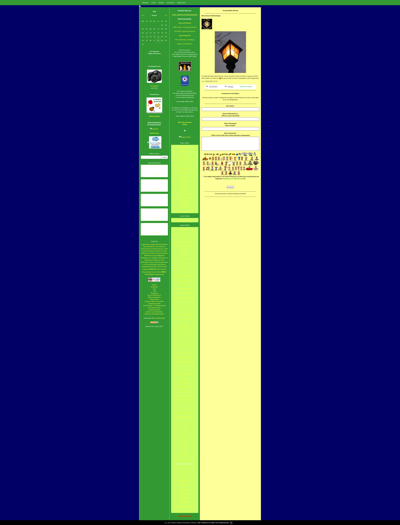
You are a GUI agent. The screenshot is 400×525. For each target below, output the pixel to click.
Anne (184, 233)
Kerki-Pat (185, 340)
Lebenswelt (185, 151)
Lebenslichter (154, 299)
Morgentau (154, 293)
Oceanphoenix (185, 366)
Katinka (184, 327)
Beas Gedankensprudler (185, 246)
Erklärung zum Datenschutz (233, 178)
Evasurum (184, 272)
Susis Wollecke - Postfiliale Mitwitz (154, 305)
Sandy (185, 404)
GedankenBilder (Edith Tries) (184, 297)
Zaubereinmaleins (154, 310)
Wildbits (184, 455)
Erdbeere (185, 267)
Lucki (184, 348)
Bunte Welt (184, 211)
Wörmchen (184, 459)
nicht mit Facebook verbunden (207, 86)
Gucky (185, 310)
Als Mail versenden (246, 86)
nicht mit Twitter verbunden (225, 86)
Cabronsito (184, 250)
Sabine (184, 391)
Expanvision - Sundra (185, 276)
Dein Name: (230, 106)
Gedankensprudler (154, 303)
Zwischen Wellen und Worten (154, 301)
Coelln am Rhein (184, 259)
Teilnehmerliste (154, 116)
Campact (185, 489)
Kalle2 (185, 319)
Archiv (154, 2)
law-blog (185, 344)
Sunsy (185, 421)
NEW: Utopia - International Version (184, 27)
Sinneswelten (184, 190)
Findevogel (184, 284)
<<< (143, 15)
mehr (155, 174)
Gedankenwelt (184, 155)
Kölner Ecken (184, 331)
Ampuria (185, 238)
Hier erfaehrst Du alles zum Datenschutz (213, 523)
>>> (166, 15)
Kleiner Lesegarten (185, 220)
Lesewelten (185, 177)
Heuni (185, 306)
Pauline (184, 370)
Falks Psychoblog (185, 293)
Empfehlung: (154, 133)
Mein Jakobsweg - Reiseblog (184, 39)
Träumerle (184, 438)
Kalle (184, 323)
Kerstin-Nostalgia (184, 336)
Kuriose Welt (185, 207)
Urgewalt (185, 447)
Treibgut (185, 442)
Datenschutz (181, 2)
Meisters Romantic (185, 357)
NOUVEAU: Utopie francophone (184, 31)
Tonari (185, 434)
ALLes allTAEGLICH (154, 295)
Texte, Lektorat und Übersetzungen (184, 15)
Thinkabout (184, 425)
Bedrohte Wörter (184, 481)
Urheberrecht (184, 502)
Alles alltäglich (184, 229)
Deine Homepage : (230, 124)
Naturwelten (185, 194)
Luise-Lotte (184, 353)
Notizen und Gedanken (184, 44)
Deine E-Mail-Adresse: (230, 115)
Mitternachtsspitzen (154, 297)
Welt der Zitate (185, 172)
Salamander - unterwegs (185, 395)
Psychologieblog (184, 383)
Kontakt (161, 2)
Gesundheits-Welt (185, 198)
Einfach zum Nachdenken (154, 312)
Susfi (154, 289)
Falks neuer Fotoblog (185, 289)
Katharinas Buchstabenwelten (154, 314)
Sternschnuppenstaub (185, 417)
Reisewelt (185, 185)
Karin (203, 81)
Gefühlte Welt (184, 160)
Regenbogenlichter (185, 387)
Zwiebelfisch (185, 511)
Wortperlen (154, 287)
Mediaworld (185, 181)
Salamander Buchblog (185, 400)
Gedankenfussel (184, 302)
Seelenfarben (184, 498)
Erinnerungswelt (184, 164)
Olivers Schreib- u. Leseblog (184, 361)
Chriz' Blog (184, 255)
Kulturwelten (185, 202)
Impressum (170, 2)
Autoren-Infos (184, 476)
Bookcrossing (184, 485)
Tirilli (154, 291)
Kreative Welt (184, 168)
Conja (185, 263)
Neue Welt (184, 147)
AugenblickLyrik (185, 242)
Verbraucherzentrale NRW (184, 506)
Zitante (154, 285)
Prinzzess (185, 378)
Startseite (145, 2)
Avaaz (185, 472)
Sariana (184, 408)
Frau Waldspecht (184, 280)
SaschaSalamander (154, 307)
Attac (184, 468)
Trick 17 (184, 451)
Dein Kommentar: (230, 134)
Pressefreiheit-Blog (185, 374)
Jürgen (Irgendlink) (185, 314)
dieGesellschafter (185, 494)
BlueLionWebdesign (158, 318)
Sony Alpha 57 (154, 86)
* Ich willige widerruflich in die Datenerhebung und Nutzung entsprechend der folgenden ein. (231, 177)
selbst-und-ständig (185, 412)
